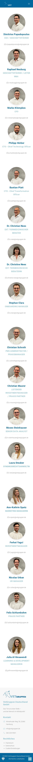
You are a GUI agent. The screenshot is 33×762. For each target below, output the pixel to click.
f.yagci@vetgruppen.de (18, 552)
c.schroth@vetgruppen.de (18, 361)
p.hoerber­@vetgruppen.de (18, 153)
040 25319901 (11, 733)
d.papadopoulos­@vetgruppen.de (18, 44)
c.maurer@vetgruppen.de (17, 402)
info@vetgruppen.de (13, 729)
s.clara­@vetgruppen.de (18, 313)
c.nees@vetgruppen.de (18, 239)
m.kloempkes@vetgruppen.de (17, 118)
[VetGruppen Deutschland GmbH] (10, 4)
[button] (3, 759)
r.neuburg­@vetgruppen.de (18, 83)
